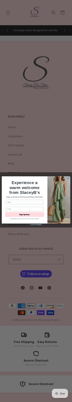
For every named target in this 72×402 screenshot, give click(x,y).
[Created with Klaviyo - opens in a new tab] (36, 225)
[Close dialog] (67, 178)
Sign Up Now (24, 214)
